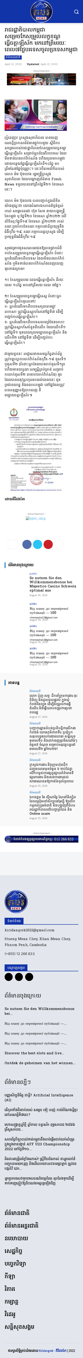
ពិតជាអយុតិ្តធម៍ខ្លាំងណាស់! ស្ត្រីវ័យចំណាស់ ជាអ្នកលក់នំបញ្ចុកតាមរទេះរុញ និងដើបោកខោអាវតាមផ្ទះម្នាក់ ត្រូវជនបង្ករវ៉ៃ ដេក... (41, 1164)
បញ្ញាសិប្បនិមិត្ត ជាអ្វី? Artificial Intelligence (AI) (39, 1098)
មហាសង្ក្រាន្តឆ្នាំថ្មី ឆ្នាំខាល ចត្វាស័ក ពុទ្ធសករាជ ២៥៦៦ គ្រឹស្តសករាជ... (40, 1127)
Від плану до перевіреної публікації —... (36, 1023)
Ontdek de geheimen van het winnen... (40, 1063)
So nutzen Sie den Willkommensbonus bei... (39, 1011)
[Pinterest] (48, 544)
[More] (59, 544)
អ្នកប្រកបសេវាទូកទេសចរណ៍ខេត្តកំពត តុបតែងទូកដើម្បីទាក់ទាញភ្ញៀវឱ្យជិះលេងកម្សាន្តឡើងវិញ (39, 1181)
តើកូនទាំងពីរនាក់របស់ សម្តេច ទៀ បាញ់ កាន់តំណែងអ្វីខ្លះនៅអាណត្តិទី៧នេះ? (41, 1113)
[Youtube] (29, 977)
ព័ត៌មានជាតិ (13, 57)
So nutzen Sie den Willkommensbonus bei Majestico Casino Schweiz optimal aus (53, 584)
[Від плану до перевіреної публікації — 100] (16, 611)
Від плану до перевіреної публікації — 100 (49, 610)
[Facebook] (27, 544)
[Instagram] (19, 977)
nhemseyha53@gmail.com (44, 617)
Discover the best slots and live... (34, 1053)
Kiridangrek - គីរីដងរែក (53, 1351)
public (33, 573)
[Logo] (41, 11)
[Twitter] (37, 544)
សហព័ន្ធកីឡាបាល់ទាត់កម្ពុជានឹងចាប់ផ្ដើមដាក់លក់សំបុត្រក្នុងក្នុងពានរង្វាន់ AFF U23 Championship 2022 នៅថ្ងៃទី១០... (39, 1144)
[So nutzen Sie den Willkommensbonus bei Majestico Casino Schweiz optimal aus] (16, 580)
